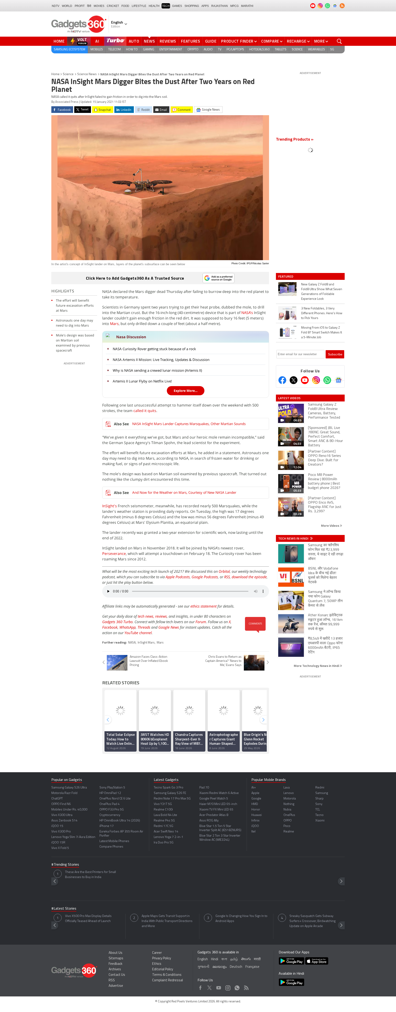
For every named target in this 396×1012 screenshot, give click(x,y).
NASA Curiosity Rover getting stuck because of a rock (154, 348)
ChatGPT (57, 798)
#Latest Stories (63, 909)
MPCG (234, 6)
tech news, (146, 616)
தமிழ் (234, 959)
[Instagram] (316, 380)
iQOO (255, 826)
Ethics (156, 964)
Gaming (148, 49)
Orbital (224, 571)
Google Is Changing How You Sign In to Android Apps (241, 918)
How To (132, 49)
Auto (134, 41)
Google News (168, 627)
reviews (161, 616)
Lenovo (288, 793)
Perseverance (114, 553)
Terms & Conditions (167, 975)
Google (256, 798)
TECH (166, 6)
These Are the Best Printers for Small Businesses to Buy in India (90, 874)
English (203, 959)
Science (297, 49)
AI (97, 41)
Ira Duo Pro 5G (163, 842)
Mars (114, 323)
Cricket (113, 6)
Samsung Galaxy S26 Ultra (69, 787)
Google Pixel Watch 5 (213, 798)
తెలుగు (246, 959)
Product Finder (237, 41)
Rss (245, 986)
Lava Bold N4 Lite (165, 815)
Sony (318, 804)
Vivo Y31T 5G (163, 804)
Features (190, 41)
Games (177, 6)
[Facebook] (282, 380)
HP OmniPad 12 (110, 793)
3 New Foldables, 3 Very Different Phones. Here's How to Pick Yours (321, 313)
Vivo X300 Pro (61, 831)
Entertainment (171, 49)
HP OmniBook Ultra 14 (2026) (119, 820)
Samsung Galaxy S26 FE (170, 793)
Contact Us (117, 975)
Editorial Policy (162, 969)
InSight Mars (146, 642)
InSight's (109, 505)
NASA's (247, 312)
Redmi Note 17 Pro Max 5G (172, 798)
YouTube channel (138, 632)
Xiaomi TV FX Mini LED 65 (216, 809)
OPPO (287, 820)
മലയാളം (219, 967)
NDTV (55, 6)
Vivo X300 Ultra (61, 815)
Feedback (115, 964)
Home (59, 41)
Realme (288, 831)
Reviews (168, 41)
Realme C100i (163, 809)
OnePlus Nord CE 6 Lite (115, 798)
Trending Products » (295, 140)
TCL (317, 809)
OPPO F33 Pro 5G (111, 809)
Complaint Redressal (167, 980)
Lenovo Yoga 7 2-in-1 (168, 837)
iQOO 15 (57, 826)
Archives (115, 969)
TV (219, 49)
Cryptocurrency (109, 815)
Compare (270, 41)
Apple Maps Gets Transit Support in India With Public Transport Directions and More (167, 921)
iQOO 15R (58, 842)
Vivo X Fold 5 (60, 848)
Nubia (287, 809)
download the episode (249, 576)
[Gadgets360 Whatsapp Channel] (327, 380)
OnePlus (289, 815)
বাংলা (224, 959)
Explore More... (186, 390)
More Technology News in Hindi (317, 665)
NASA (132, 642)
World (67, 6)
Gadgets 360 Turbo (117, 621)
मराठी (257, 959)
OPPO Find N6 (61, 804)
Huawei (256, 815)
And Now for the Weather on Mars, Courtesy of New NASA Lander (184, 492)
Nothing (288, 804)
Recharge (296, 41)
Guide (211, 41)
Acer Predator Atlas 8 (213, 815)
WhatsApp (127, 627)
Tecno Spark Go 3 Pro (168, 787)
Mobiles (97, 49)
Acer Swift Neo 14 (166, 831)
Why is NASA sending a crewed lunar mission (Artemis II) (157, 370)
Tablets (280, 49)
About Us (115, 953)
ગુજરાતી (203, 967)
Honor (255, 809)
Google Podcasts (205, 576)
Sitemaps (116, 958)
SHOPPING (191, 6)
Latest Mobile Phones (114, 841)
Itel (253, 831)
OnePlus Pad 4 (109, 804)
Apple (255, 793)
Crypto (192, 49)
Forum (200, 621)
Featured (286, 276)
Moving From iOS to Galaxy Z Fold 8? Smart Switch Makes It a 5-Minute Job (321, 332)
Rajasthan (219, 6)
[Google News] (338, 380)
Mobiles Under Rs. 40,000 (69, 809)
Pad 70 (204, 787)
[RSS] (342, 5)
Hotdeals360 (259, 49)
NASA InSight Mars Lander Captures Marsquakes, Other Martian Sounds (189, 423)
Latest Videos (289, 398)
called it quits (144, 410)
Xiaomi (319, 820)
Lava (286, 787)
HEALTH (154, 6)
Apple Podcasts (178, 576)
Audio (208, 49)
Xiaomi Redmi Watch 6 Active (219, 793)
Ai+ (253, 787)
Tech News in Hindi (293, 538)
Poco (286, 826)
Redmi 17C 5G (163, 826)
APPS (205, 6)
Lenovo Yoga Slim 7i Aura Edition (73, 837)
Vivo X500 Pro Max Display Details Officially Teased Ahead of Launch (88, 918)
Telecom (114, 49)
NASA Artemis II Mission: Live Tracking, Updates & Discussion (161, 359)
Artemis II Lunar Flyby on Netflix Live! (142, 381)
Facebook (110, 627)
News (149, 41)
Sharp (319, 798)
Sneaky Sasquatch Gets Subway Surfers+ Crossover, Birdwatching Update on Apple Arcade (312, 921)
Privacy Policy (161, 958)
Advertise (116, 986)
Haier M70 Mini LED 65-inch (218, 804)
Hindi (214, 959)
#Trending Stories (65, 865)
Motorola (289, 798)
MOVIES (99, 6)
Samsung (321, 793)
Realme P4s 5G (164, 820)
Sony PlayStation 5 (112, 787)
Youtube (219, 986)
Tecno (319, 815)
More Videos (330, 525)
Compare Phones (111, 846)
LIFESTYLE (139, 6)
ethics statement (203, 606)
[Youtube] (305, 380)
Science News (87, 74)
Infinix (255, 820)
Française (252, 967)
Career (157, 953)
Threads (144, 627)
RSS (227, 576)
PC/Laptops (235, 49)
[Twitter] (293, 380)
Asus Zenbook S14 (64, 820)
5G (332, 49)
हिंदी (89, 6)
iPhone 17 (106, 826)
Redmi (319, 787)
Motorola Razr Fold (64, 793)
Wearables (316, 49)
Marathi (247, 6)
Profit (80, 6)
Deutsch (236, 967)
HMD (254, 804)
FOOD (125, 6)
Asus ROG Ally (209, 820)
